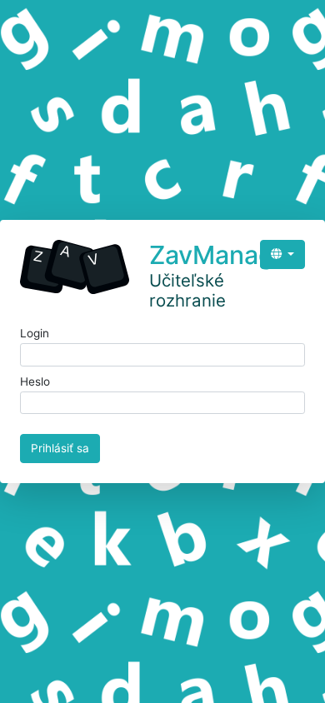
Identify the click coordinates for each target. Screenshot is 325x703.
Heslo (35, 381)
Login (34, 333)
